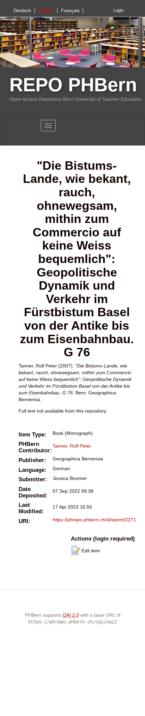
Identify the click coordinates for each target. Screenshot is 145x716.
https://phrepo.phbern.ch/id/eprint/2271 (94, 519)
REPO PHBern (73, 84)
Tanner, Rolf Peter (72, 446)
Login (118, 10)
